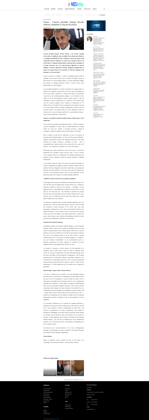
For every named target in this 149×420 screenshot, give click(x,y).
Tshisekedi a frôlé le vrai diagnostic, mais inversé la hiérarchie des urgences (98, 49)
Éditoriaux (45, 411)
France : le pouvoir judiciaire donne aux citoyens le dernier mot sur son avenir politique (77, 373)
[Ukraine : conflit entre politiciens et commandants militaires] (50, 368)
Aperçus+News (96, 88)
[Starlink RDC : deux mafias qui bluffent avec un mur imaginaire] (89, 91)
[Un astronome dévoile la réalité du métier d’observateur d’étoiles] (89, 115)
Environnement (68, 406)
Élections (95, 95)
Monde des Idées (46, 413)
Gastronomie (67, 388)
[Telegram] (75, 347)
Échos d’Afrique (46, 395)
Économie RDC (46, 390)
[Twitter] (62, 347)
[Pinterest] (65, 347)
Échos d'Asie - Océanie (98, 72)
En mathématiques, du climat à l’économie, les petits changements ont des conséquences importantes (99, 108)
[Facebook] (59, 347)
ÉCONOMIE (53, 8)
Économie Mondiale (97, 63)
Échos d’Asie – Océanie (47, 399)
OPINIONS (79, 8)
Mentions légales (56, 418)
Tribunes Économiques (47, 392)
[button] (104, 9)
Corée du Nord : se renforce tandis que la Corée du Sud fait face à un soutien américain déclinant (99, 75)
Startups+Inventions (69, 408)
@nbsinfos (82, 379)
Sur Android (89, 387)
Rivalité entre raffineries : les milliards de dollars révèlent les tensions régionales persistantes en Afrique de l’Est (99, 67)
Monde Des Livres (68, 394)
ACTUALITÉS (46, 8)
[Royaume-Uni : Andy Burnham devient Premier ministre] (63, 368)
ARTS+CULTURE (87, 8)
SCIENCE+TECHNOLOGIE (70, 8)
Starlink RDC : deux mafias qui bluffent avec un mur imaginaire (98, 91)
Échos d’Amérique (46, 397)
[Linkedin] (70, 347)
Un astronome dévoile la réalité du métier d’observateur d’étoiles (98, 115)
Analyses (95, 36)
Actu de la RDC (96, 47)
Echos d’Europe (46, 400)
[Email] (73, 347)
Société (66, 390)
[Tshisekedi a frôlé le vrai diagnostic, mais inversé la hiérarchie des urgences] (89, 49)
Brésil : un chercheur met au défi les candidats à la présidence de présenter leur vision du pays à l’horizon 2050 (99, 99)
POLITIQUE (60, 8)
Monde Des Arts (68, 392)
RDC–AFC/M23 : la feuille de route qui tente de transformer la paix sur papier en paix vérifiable (99, 83)
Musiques (67, 395)
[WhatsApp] (67, 347)
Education (95, 104)
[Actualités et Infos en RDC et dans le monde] (74, 3)
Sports (66, 397)
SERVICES (95, 8)
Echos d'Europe (47, 19)
